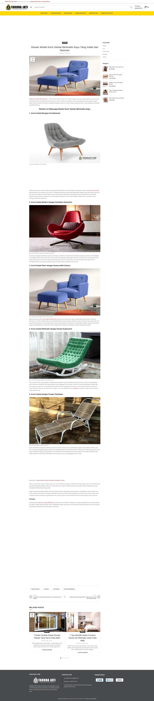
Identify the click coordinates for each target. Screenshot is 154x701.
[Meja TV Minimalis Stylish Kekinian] (105, 76)
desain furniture (95, 190)
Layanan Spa (106, 51)
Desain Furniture (35, 589)
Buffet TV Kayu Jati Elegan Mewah (116, 83)
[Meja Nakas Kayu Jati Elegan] (105, 99)
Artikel (65, 42)
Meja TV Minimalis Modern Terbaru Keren (116, 91)
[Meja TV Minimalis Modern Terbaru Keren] (105, 92)
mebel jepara (52, 686)
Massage (105, 54)
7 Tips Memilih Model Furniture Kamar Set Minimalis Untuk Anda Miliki (82, 638)
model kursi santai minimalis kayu (46, 502)
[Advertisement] (77, 27)
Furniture (46, 589)
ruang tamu (75, 388)
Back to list (65, 597)
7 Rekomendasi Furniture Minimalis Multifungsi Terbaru (50, 480)
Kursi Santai (56, 589)
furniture (96, 255)
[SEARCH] (131, 7)
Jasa (104, 48)
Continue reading (47, 649)
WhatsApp (137, 6)
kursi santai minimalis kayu (50, 319)
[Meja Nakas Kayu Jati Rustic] (105, 68)
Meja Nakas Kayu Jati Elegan (116, 98)
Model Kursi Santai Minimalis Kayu (38, 99)
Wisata (104, 57)
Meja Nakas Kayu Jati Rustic (116, 67)
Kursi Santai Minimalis (69, 589)
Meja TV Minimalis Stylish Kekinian (115, 75)
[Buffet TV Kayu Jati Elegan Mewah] (105, 84)
